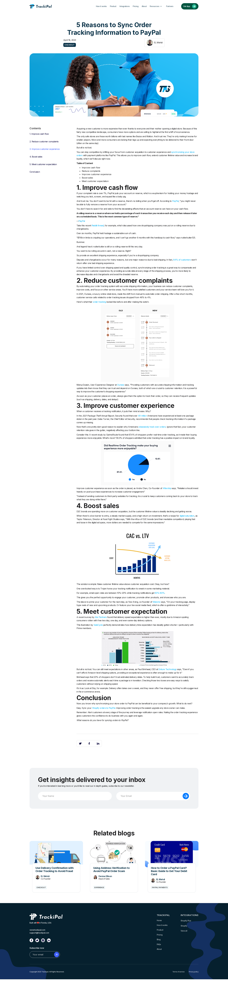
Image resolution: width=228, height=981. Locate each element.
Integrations (125, 6)
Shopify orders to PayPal (103, 708)
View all (184, 931)
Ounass (120, 384)
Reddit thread (98, 225)
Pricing (135, 6)
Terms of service (178, 972)
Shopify (184, 926)
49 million (142, 415)
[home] (41, 6)
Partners (169, 6)
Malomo (156, 602)
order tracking (99, 302)
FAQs (159, 944)
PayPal (175, 201)
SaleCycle (98, 625)
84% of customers (182, 259)
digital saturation (187, 515)
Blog (158, 939)
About (144, 6)
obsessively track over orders (152, 426)
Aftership (167, 488)
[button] (156, 6)
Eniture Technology (167, 669)
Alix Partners (101, 617)
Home (159, 920)
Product (113, 6)
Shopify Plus (186, 921)
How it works (101, 6)
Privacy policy (193, 972)
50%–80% (160, 593)
